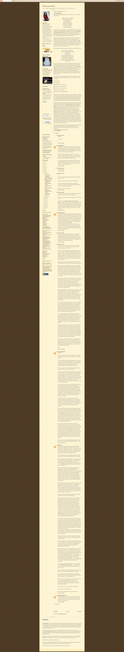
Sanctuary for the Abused (46, 262)
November (46, 174)
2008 (44, 170)
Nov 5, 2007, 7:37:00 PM (61, 165)
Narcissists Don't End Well (48, 178)
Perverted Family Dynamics (47, 248)
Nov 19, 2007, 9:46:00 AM (61, 349)
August (46, 198)
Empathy (44, 222)
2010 (44, 167)
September (46, 196)
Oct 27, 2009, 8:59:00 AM (61, 601)
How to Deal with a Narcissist (47, 228)
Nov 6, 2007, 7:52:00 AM (61, 189)
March (46, 204)
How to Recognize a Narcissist (47, 268)
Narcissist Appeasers (46, 240)
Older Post (79, 611)
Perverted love (45, 250)
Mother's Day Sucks (46, 238)
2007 (44, 171)
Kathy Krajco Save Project (47, 234)
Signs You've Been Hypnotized (47, 194)
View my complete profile (46, 38)
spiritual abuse (45, 256)
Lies (43, 235)
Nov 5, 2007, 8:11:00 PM (61, 170)
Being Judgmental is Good (47, 215)
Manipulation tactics (46, 236)
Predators (44, 251)
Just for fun (44, 233)
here (45, 46)
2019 (44, 162)
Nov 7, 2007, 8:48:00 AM (61, 210)
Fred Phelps (44, 224)
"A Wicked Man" (47, 189)
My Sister (44, 239)
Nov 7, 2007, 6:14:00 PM (61, 230)
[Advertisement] (47, 129)
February (46, 205)
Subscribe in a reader (46, 113)
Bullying (44, 218)
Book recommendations (46, 216)
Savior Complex (45, 254)
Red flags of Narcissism (46, 253)
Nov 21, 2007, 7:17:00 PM (61, 592)
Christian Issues (45, 219)
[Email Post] (66, 129)
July (45, 199)
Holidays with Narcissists (46, 227)
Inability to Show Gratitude (47, 232)
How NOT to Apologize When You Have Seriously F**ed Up (47, 270)
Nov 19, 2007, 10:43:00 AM (61, 442)
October (46, 195)
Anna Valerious (60, 351)
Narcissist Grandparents (46, 241)
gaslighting (44, 225)
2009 (44, 169)
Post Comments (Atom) (62, 613)
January (46, 206)
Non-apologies (45, 245)
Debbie (59, 445)
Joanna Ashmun (46, 158)
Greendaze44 (60, 145)
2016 (44, 164)
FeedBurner (49, 123)
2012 (44, 166)
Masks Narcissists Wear (46, 237)
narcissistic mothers (45, 243)
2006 (44, 208)
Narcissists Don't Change (46, 244)
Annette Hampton (61, 595)
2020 (44, 161)
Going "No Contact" (46, 226)
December (46, 172)
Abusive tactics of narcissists (47, 212)
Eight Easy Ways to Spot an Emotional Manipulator (47, 152)
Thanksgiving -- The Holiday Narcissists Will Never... (47, 181)
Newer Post (55, 611)
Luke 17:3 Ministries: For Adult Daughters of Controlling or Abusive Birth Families (47, 266)
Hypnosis (44, 231)
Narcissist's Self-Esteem (46, 242)
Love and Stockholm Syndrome (46, 74)
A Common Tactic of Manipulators (47, 176)
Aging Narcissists (45, 214)
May (45, 201)
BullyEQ (44, 271)
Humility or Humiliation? (48, 177)
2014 (44, 165)
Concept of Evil (45, 220)
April (45, 203)
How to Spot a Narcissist (46, 230)
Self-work (44, 255)
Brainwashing (45, 217)
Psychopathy (44, 252)
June (45, 200)
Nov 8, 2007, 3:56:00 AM (61, 241)
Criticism (44, 221)
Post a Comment (57, 604)
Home (68, 611)
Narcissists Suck (49, 6)
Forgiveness (44, 223)
